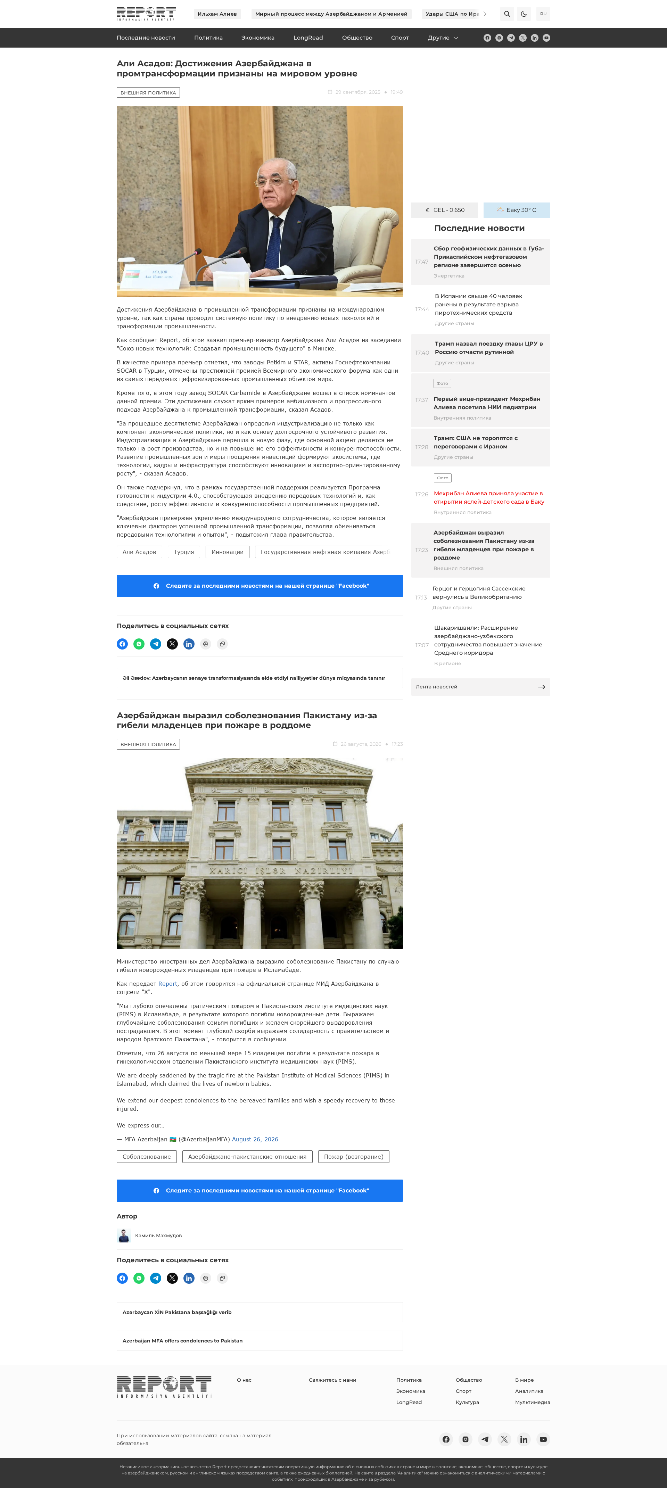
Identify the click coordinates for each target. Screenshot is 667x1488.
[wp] (139, 644)
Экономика (410, 1391)
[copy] (222, 644)
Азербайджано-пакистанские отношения (247, 1156)
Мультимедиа (532, 1402)
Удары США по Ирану (456, 14)
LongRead (409, 1402)
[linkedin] (534, 38)
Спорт (463, 1391)
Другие (439, 37)
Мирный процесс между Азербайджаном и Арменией (331, 14)
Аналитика (529, 1391)
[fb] (487, 38)
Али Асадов (139, 551)
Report (167, 983)
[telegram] (511, 38)
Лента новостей (437, 687)
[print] (205, 644)
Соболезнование (147, 1156)
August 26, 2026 (255, 1139)
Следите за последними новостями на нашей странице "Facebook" (267, 585)
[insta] (499, 38)
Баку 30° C (521, 210)
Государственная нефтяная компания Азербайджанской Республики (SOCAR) (374, 551)
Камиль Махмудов (158, 1235)
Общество (469, 1380)
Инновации (228, 551)
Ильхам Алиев (217, 14)
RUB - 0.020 (449, 210)
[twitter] (523, 38)
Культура (467, 1402)
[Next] (480, 14)
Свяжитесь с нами (332, 1380)
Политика (409, 1380)
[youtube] (546, 38)
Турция (184, 551)
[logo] (146, 14)
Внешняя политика (148, 93)
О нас (244, 1380)
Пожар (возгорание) (354, 1156)
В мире (524, 1380)
